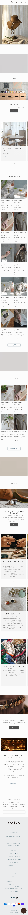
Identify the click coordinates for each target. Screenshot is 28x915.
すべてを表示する (14, 345)
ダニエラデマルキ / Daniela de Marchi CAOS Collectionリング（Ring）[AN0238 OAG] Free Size (19, 204)
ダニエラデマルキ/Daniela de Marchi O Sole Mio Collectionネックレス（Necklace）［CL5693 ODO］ (20, 236)
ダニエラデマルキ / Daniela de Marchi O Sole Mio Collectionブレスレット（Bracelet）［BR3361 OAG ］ (7, 267)
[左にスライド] (11, 163)
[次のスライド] (17, 46)
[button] (2, 2)
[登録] (23, 812)
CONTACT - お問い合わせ (14, 874)
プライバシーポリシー (14, 891)
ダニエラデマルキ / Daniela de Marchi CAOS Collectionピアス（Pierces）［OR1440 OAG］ (5, 301)
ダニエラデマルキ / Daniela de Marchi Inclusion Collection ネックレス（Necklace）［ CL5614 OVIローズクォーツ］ (20, 268)
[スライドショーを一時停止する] (26, 46)
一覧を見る (14, 727)
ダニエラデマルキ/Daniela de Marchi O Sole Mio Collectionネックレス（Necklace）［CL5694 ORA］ (7, 332)
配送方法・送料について (14, 886)
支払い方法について (14, 884)
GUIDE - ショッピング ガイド (14, 871)
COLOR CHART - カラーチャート (14, 868)
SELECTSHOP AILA (14, 910)
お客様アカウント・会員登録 (14, 881)
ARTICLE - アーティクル (14, 865)
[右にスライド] (17, 163)
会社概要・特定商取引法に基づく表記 (14, 888)
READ (14, 110)
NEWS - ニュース (14, 862)
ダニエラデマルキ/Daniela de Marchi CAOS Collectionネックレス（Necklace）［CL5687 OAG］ (20, 301)
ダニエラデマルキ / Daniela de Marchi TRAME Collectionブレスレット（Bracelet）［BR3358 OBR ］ (20, 332)
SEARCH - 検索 (14, 876)
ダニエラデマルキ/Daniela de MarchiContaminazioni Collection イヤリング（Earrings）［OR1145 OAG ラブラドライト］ (7, 435)
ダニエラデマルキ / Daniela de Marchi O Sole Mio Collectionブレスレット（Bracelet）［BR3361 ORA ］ (7, 236)
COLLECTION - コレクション (14, 859)
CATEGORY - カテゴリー (14, 856)
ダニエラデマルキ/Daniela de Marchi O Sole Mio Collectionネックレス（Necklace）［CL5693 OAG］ (7, 204)
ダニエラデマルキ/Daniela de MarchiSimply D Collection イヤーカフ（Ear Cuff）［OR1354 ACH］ (7, 406)
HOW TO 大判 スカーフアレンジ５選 (13, 666)
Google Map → (14, 783)
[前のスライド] (11, 46)
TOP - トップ (14, 850)
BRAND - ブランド (14, 853)
